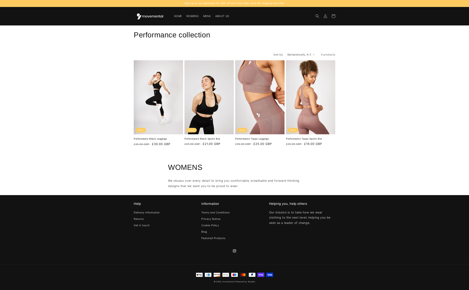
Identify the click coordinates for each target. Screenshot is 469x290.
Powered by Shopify (245, 281)
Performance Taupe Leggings (252, 138)
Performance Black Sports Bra (202, 138)
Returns (139, 218)
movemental (228, 281)
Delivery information (147, 212)
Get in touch (141, 225)
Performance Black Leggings (150, 138)
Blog (204, 231)
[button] (317, 16)
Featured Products (213, 238)
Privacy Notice (210, 218)
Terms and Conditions (215, 212)
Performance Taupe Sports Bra (304, 138)
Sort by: (278, 54)
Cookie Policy (210, 225)
